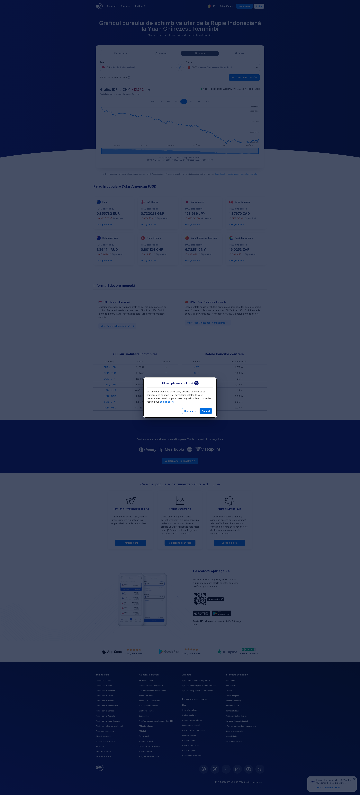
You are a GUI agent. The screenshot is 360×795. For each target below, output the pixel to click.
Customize (190, 411)
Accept (206, 411)
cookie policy (167, 401)
